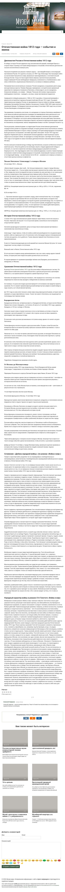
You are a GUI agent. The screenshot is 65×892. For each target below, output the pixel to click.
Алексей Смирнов (9, 702)
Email (23, 835)
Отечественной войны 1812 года (20, 269)
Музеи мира (30, 21)
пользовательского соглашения (50, 885)
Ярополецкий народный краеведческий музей (41, 783)
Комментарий (6, 841)
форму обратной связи (30, 887)
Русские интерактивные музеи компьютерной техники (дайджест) (14, 750)
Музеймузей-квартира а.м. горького (42, 815)
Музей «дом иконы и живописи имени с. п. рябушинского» (15, 815)
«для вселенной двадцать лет (43, 748)
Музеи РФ (27, 53)
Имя (3, 835)
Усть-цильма (8, 782)
